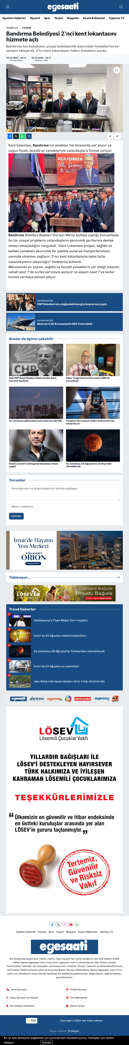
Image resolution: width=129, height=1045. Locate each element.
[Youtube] (71, 924)
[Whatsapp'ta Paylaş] (22, 136)
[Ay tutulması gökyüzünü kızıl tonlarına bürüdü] (36, 402)
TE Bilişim (73, 1031)
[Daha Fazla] (29, 136)
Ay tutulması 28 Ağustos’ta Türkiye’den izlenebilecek (89, 465)
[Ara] (121, 7)
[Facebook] (52, 924)
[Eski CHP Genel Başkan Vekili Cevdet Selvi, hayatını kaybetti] (36, 359)
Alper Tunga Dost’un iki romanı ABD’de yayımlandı (88, 379)
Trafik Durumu (78, 989)
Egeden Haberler (14, 18)
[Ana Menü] (7, 7)
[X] (58, 924)
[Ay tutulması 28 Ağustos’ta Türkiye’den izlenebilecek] (93, 445)
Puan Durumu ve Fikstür (24, 997)
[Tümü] (118, 577)
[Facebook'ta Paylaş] (10, 136)
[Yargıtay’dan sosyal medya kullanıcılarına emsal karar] (93, 402)
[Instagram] (64, 924)
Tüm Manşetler (79, 997)
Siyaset (35, 18)
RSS (33, 1020)
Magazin (73, 18)
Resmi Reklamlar (94, 18)
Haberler (12, 27)
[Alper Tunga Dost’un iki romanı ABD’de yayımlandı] (93, 359)
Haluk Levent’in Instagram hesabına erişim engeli (33, 465)
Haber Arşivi (77, 1005)
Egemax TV (116, 18)
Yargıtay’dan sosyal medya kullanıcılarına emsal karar (90, 422)
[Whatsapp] (77, 924)
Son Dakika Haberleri (22, 1005)
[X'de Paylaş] (16, 136)
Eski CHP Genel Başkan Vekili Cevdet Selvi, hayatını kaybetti (33, 379)
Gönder (16, 516)
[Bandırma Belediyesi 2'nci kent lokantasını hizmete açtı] (64, 98)
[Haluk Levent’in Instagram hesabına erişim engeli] (36, 445)
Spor (47, 18)
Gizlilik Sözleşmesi (27, 1042)
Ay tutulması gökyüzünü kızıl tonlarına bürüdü (35, 420)
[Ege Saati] (63, 7)
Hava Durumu (19, 989)
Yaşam (58, 18)
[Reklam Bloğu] (64, 550)
